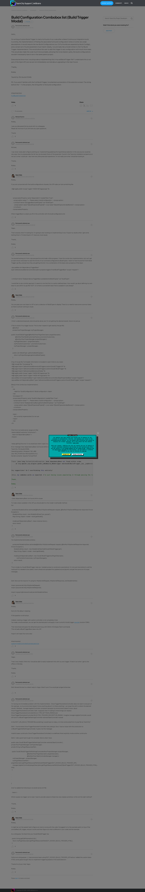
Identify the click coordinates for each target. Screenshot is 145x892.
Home (13, 3)
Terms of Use (81, 448)
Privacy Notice (69, 448)
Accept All (66, 454)
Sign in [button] (126, 3)
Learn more (76, 443)
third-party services (60, 449)
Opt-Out (84, 451)
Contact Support (107, 3)
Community (118, 3)
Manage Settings (77, 454)
